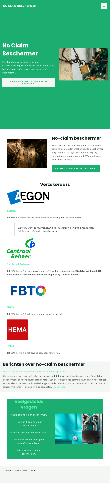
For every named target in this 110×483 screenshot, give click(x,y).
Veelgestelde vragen (28, 404)
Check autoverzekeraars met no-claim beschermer (28, 82)
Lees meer (59, 387)
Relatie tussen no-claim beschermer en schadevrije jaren (34, 371)
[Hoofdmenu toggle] (104, 6)
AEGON (11, 211)
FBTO (10, 307)
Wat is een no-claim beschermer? (28, 415)
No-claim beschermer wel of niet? (28, 432)
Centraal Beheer (18, 264)
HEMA (10, 346)
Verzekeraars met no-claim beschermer (75, 168)
